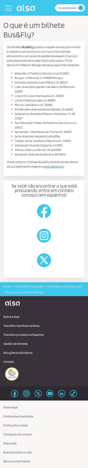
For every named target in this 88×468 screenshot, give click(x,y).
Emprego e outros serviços (64, 286)
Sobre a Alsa (11, 316)
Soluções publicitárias (17, 352)
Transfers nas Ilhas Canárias (21, 325)
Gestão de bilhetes (15, 343)
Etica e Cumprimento (16, 461)
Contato (8, 361)
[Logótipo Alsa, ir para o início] (27, 7)
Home (7, 286)
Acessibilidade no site (17, 452)
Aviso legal (10, 407)
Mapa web (10, 443)
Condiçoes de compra (17, 434)
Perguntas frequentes (29, 286)
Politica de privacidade (18, 416)
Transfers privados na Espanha (23, 334)
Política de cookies (15, 425)
